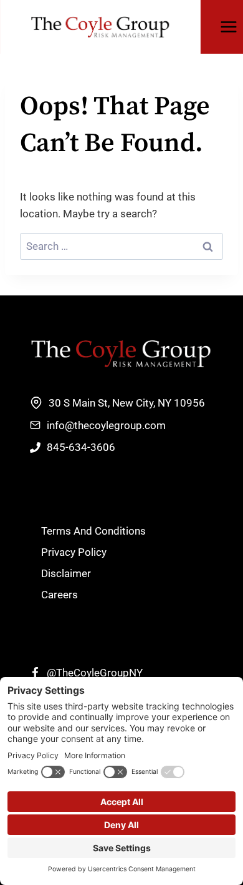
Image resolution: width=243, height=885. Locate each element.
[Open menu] (228, 26)
